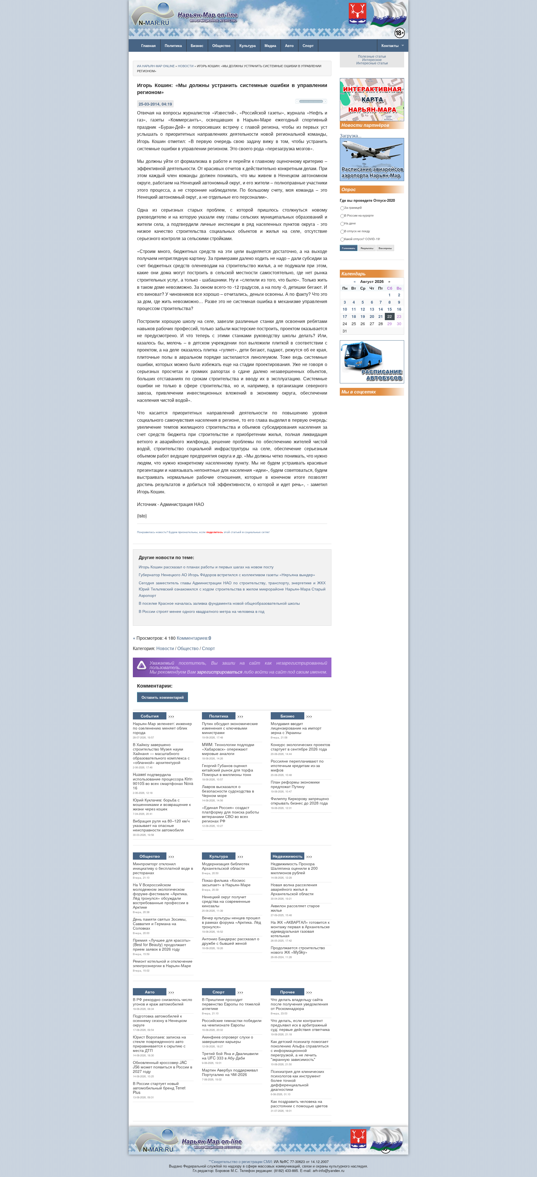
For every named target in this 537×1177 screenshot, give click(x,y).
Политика (173, 45)
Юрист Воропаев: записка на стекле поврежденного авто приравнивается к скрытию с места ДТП (159, 1043)
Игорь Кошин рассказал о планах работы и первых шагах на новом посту (206, 566)
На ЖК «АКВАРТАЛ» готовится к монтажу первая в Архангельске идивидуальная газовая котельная (300, 928)
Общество (221, 45)
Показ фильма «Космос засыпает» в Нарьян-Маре (226, 882)
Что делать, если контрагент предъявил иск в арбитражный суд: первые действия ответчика (300, 1024)
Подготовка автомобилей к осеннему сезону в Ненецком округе (160, 1020)
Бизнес (197, 45)
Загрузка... (350, 135)
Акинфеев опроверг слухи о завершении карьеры (227, 1039)
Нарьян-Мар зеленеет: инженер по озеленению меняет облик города (162, 728)
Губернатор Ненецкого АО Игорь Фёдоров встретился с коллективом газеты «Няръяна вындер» (227, 574)
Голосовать (348, 248)
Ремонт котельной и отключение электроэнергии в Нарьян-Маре (162, 963)
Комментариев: (194, 638)
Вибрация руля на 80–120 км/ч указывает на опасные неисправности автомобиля (161, 825)
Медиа (270, 45)
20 (372, 316)
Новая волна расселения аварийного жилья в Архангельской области (294, 889)
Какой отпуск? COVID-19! (362, 239)
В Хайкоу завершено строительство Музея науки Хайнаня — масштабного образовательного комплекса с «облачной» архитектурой (161, 753)
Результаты (367, 248)
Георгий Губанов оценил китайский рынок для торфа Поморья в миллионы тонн (227, 770)
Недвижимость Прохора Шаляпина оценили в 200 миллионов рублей (294, 868)
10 (345, 309)
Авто (289, 45)
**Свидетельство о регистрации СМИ (240, 1161)
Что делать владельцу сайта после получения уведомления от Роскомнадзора (299, 1004)
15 (389, 309)
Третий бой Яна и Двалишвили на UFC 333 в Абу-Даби (230, 1056)
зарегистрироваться (219, 672)
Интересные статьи (372, 62)
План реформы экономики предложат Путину (295, 784)
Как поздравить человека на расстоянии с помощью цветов (299, 1103)
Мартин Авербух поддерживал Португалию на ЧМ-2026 (230, 1072)
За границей (353, 207)
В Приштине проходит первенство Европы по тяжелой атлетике (231, 1004)
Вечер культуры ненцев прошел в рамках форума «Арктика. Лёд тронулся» (231, 922)
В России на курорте (359, 215)
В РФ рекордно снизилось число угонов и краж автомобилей (162, 1002)
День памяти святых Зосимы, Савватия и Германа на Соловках (160, 923)
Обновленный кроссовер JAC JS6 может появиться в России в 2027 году (162, 1066)
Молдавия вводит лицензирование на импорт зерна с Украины (296, 728)
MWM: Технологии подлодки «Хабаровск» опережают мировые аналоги (228, 749)
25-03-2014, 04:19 (155, 104)
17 (345, 316)
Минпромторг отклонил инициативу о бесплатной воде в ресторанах (163, 868)
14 (380, 309)
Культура (247, 45)
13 (372, 309)
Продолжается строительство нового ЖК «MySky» (298, 950)
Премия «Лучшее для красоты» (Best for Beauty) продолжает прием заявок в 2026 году (162, 944)
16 (399, 309)
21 (380, 316)
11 (354, 309)
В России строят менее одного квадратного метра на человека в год (201, 611)
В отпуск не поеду (357, 231)
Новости (165, 648)
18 (354, 316)
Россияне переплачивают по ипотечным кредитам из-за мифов (297, 765)
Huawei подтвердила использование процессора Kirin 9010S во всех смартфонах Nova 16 (163, 781)
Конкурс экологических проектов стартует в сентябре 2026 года (300, 747)
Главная (148, 45)
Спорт (308, 45)
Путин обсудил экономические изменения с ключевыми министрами (230, 728)
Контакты (390, 45)
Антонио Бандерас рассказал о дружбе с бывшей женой (230, 941)
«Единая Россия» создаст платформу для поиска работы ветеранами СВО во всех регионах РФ (230, 814)
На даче (350, 223)
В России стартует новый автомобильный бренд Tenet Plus (159, 1087)
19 (363, 316)
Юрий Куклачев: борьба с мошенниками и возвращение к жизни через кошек (162, 804)
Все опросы (385, 248)
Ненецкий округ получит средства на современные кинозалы (226, 901)
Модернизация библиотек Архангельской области (225, 866)
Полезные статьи (372, 56)
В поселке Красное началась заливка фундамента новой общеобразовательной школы (219, 603)
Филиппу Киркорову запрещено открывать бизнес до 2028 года (300, 801)
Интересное (372, 59)
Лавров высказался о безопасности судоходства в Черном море (228, 791)
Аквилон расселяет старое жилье (295, 908)
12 (363, 309)
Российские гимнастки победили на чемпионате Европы (232, 1022)
